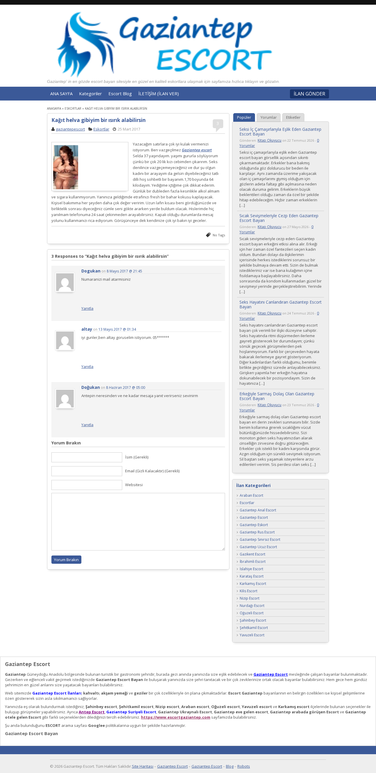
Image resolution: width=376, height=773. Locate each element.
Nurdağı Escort (252, 605)
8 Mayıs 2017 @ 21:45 (124, 271)
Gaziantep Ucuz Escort (258, 547)
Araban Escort (251, 495)
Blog (230, 766)
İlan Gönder (309, 94)
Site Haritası (142, 766)
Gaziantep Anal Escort (258, 510)
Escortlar (247, 503)
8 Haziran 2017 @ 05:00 (125, 387)
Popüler (244, 117)
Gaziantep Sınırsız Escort (260, 539)
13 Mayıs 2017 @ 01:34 (117, 329)
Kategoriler (90, 93)
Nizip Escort (249, 598)
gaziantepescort (70, 129)
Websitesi (134, 484)
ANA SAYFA (61, 93)
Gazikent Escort (252, 554)
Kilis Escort (248, 591)
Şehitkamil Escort (254, 627)
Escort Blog (120, 93)
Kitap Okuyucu (269, 140)
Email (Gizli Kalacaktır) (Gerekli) (152, 470)
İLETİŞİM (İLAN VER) (158, 93)
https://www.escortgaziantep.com (175, 717)
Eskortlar (73, 108)
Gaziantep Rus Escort (257, 532)
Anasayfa (54, 108)
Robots (243, 766)
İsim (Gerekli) (136, 457)
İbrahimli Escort (253, 561)
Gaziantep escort (197, 150)
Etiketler (293, 117)
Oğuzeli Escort (251, 613)
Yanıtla (87, 308)
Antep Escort (92, 712)
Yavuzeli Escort (252, 635)
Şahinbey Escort (253, 620)
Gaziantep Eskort (254, 525)
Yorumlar (269, 117)
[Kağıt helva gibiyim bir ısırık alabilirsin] (90, 167)
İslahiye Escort (251, 569)
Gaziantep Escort (254, 517)
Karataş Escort (251, 576)
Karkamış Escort (253, 583)
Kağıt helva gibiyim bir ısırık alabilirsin (98, 120)
